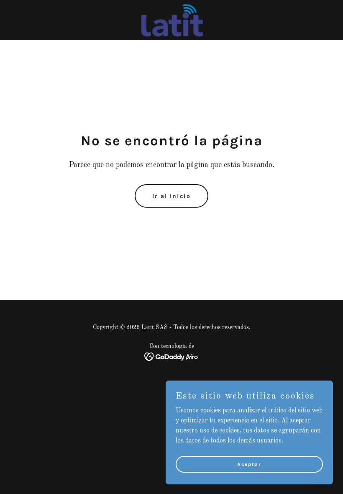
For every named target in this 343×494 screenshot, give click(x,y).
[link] (171, 20)
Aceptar (249, 464)
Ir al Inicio (171, 196)
